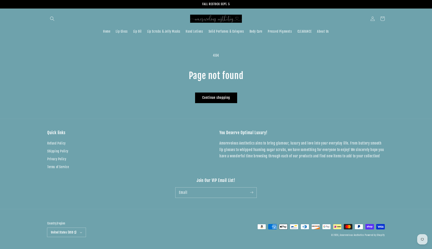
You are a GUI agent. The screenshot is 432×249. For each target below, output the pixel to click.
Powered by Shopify (375, 235)
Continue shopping (216, 97)
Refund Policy (56, 143)
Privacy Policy (56, 159)
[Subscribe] (251, 192)
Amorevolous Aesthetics (352, 235)
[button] (52, 19)
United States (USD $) (63, 232)
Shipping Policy (57, 151)
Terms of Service (58, 167)
